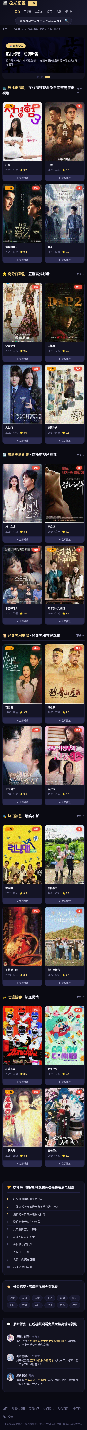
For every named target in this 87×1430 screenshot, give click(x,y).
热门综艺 (49, 1408)
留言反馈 (7, 1416)
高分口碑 (34, 1408)
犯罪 (12, 1305)
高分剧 (39, 11)
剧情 (12, 1298)
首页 (17, 11)
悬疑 (24, 1298)
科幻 (74, 1298)
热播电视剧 (18, 1408)
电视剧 (28, 11)
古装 (24, 1305)
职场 (49, 1305)
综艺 (49, 11)
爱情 (37, 1298)
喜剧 (49, 1298)
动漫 (58, 11)
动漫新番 (63, 1408)
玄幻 (62, 1298)
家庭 (37, 1305)
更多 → (79, 90)
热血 (62, 1305)
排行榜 (68, 11)
